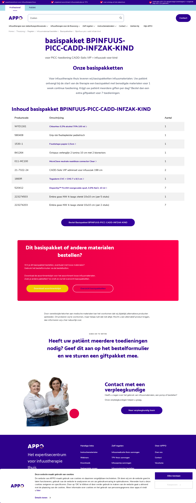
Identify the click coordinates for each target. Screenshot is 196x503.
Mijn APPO (148, 26)
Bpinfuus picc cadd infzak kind (88, 31)
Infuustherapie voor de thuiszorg (64, 26)
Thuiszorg (20, 31)
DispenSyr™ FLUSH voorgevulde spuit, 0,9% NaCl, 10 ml (77, 188)
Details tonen (41, 497)
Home (11, 31)
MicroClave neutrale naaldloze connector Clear (72, 161)
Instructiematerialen (106, 26)
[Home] (16, 18)
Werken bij (134, 26)
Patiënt (32, 7)
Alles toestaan (173, 476)
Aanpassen (172, 484)
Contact (183, 18)
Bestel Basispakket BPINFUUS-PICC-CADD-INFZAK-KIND (98, 222)
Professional (15, 7)
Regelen (30, 31)
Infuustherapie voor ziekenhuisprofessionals (27, 26)
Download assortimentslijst (47, 288)
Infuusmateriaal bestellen (47, 31)
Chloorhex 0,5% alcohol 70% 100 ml (67, 126)
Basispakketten (66, 31)
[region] (98, 162)
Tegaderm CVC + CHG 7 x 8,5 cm (65, 178)
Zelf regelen (88, 26)
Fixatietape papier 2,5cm (61, 144)
